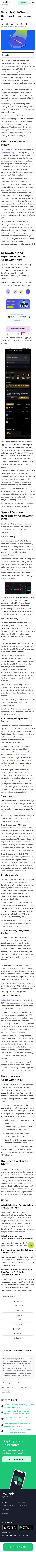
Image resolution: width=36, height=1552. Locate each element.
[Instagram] (3, 1536)
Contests (24, 983)
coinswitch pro (18, 1383)
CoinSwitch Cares (8, 1000)
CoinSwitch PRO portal (14, 1044)
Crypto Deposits (18, 882)
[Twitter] (7, 1536)
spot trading (6, 1392)
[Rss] (27, 1536)
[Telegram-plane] (23, 1536)
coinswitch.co (14, 1120)
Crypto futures (22, 1387)
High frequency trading (22, 734)
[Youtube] (11, 1536)
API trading (6, 1383)
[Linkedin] (15, 1536)
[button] (23, 3)
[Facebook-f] (19, 1536)
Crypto (3, 8)
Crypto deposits (7, 1387)
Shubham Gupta (6, 26)
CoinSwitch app (7, 153)
